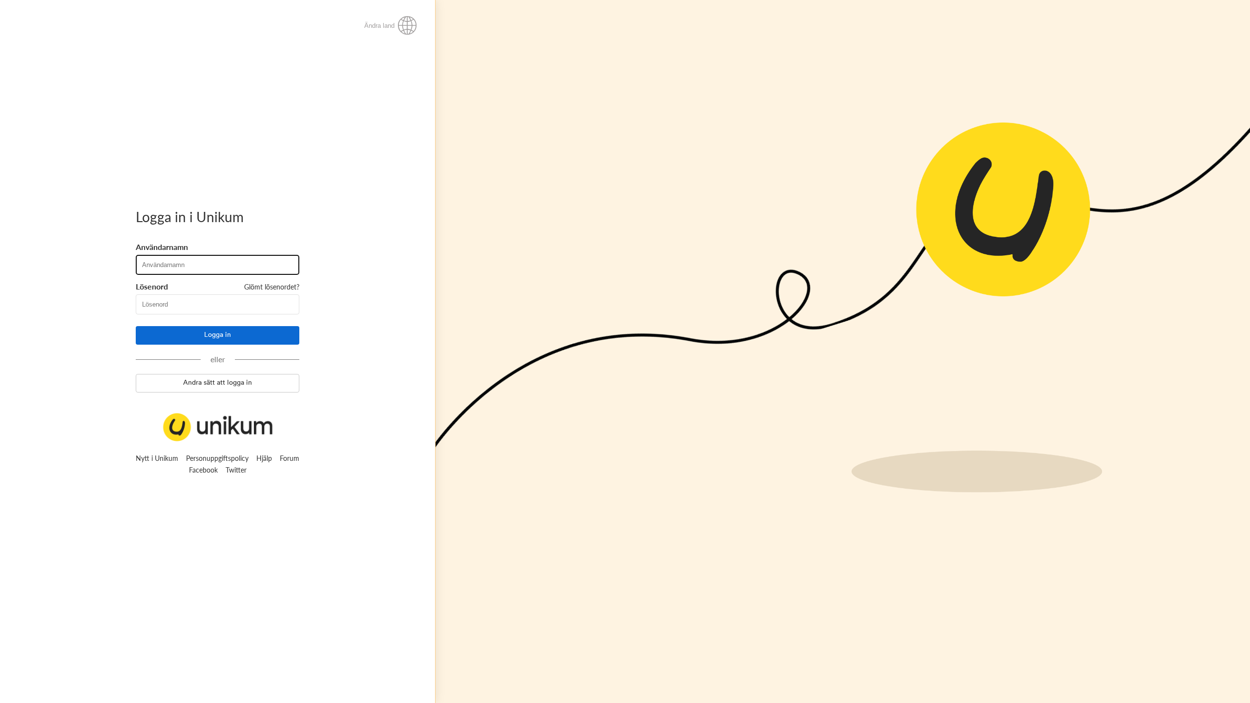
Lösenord (152, 286)
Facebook (203, 470)
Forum (289, 458)
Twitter (236, 470)
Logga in (217, 334)
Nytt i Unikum (157, 458)
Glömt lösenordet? (271, 287)
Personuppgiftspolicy (217, 458)
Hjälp (264, 458)
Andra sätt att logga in (217, 382)
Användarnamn (162, 247)
